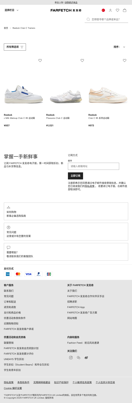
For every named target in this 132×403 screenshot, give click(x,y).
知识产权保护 (61, 382)
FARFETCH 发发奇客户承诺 (19, 329)
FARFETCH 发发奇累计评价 (19, 353)
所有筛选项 (13, 47)
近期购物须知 (11, 323)
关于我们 (72, 291)
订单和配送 (10, 301)
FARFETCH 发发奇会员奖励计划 (21, 348)
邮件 (70, 161)
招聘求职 (72, 301)
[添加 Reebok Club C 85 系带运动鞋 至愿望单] (124, 60)
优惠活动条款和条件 (15, 318)
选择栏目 (9, 10)
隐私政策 (89, 186)
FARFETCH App (76, 307)
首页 (6, 28)
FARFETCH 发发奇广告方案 (82, 312)
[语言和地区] (103, 10)
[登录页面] (110, 10)
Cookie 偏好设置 (13, 388)
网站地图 (72, 318)
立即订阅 (75, 176)
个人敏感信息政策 (82, 382)
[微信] (78, 357)
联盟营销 (9, 343)
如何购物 (11, 212)
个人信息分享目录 (105, 382)
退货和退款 (10, 307)
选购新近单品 (71, 2)
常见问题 (11, 232)
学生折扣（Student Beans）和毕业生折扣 (26, 364)
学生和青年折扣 (12, 370)
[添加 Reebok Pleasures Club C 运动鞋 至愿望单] (82, 60)
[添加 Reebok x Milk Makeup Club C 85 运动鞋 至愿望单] (40, 60)
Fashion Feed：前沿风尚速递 (83, 343)
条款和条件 (23, 382)
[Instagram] (70, 357)
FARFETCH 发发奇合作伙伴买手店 (85, 296)
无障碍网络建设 (41, 382)
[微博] (86, 357)
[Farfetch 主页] (66, 10)
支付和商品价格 (12, 312)
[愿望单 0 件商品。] (117, 10)
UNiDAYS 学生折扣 (14, 359)
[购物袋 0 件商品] (124, 10)
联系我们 (9, 291)
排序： (117, 47)
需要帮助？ (13, 252)
